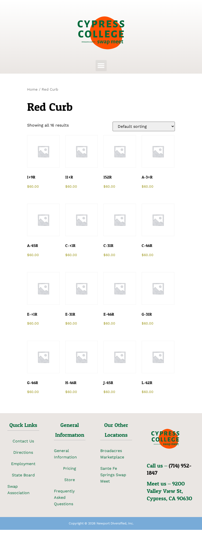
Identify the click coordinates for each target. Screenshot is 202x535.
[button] (101, 65)
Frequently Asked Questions (64, 497)
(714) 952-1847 (169, 469)
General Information (65, 453)
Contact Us (23, 441)
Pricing (69, 468)
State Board (23, 475)
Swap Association (18, 489)
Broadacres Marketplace (112, 453)
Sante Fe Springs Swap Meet (113, 475)
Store (69, 479)
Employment (23, 463)
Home (32, 89)
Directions (23, 452)
